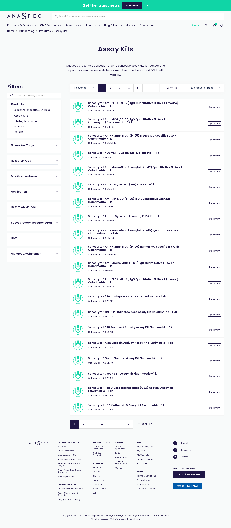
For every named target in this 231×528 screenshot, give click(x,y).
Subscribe (132, 5)
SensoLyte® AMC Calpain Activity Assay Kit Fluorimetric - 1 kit (130, 343)
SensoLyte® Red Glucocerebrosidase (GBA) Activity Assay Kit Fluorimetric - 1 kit (130, 389)
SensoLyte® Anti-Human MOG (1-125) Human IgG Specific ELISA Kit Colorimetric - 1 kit (133, 248)
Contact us (146, 25)
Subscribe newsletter (189, 474)
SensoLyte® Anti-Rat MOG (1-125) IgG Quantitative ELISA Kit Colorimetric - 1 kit (129, 200)
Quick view (214, 107)
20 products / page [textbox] (202, 87)
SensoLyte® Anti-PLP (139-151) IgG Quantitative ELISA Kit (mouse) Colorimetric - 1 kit (133, 104)
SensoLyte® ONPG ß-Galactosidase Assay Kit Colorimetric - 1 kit (132, 312)
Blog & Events (113, 25)
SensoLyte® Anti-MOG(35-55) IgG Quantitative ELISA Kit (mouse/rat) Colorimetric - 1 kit (126, 120)
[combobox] (84, 87)
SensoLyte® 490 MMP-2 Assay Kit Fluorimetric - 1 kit (123, 153)
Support (196, 25)
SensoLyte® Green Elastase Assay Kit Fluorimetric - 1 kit (126, 358)
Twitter (184, 456)
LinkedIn (185, 443)
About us (92, 25)
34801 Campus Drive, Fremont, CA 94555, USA (104, 515)
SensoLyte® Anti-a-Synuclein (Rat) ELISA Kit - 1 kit (122, 185)
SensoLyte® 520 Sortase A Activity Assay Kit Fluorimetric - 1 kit (131, 327)
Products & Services (20, 25)
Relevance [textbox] (80, 87)
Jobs (129, 25)
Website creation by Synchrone (125, 518)
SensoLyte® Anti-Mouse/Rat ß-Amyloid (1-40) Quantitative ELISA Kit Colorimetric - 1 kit (133, 232)
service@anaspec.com (139, 515)
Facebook (186, 450)
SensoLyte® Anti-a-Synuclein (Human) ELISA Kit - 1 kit (124, 216)
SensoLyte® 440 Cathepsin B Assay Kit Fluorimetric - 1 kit (127, 405)
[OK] (55, 16)
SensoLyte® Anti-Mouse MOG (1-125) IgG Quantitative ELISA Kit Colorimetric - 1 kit (131, 264)
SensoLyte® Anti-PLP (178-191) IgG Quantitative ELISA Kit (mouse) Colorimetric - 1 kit (133, 280)
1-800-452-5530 (162, 515)
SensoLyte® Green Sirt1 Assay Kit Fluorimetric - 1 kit (123, 374)
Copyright (65, 515)
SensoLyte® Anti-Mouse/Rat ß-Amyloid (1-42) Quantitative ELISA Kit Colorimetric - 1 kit (135, 168)
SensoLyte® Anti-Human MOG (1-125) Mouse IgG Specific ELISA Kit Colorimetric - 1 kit (133, 137)
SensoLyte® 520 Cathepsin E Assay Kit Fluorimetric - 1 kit (127, 296)
